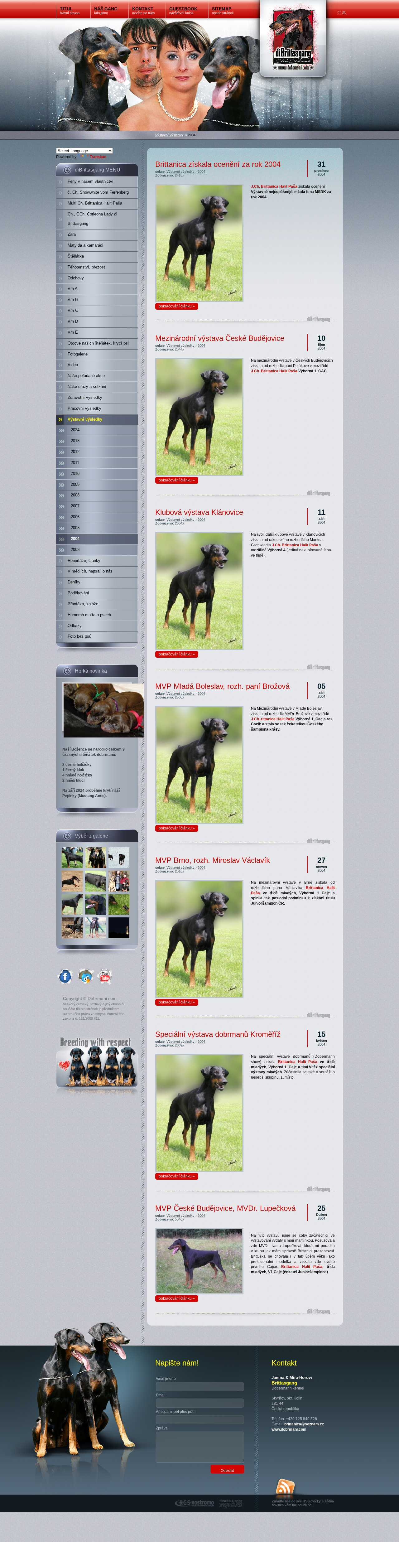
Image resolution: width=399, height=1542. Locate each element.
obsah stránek (223, 10)
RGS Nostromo (188, 1497)
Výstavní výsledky (169, 135)
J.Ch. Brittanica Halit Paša (274, 186)
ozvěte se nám (143, 10)
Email (161, 1395)
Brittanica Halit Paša (301, 1266)
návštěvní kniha (183, 10)
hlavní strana (69, 10)
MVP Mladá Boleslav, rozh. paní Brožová (222, 686)
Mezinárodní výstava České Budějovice (219, 338)
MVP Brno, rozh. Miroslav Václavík (212, 860)
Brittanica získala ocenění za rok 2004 (218, 164)
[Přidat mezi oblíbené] (339, 13)
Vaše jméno (166, 1378)
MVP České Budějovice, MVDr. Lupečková (225, 1208)
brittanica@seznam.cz (304, 1424)
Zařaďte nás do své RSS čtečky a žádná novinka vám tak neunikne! (303, 1503)
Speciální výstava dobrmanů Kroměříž (218, 1034)
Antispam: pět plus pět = (176, 1411)
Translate (98, 157)
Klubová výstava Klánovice (199, 512)
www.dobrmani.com (289, 1429)
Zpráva (162, 1428)
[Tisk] (344, 13)
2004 (201, 171)
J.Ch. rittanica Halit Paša (273, 719)
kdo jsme (106, 10)
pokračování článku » (177, 306)
